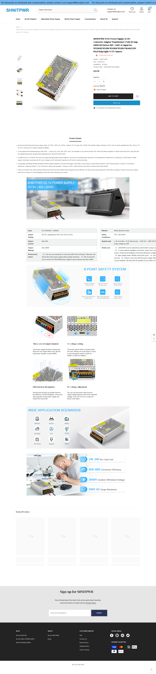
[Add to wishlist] (137, 96)
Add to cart (113, 96)
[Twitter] (128, 635)
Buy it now (116, 103)
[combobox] (65, 10)
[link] (30, 561)
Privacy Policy (91, 603)
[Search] (67, 10)
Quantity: (96, 77)
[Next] (19, 112)
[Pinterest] (122, 635)
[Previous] (19, 50)
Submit (99, 613)
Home (18, 27)
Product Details (75, 138)
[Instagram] (117, 635)
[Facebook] (111, 635)
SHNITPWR (103, 59)
